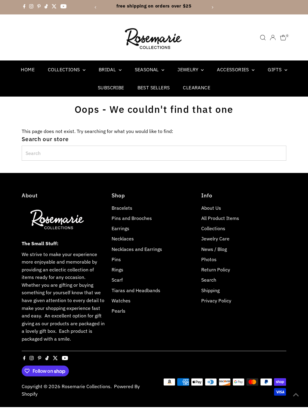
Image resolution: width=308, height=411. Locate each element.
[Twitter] (54, 7)
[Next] (212, 7)
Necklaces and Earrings (137, 249)
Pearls (118, 311)
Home (28, 69)
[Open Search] (263, 37)
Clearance (196, 88)
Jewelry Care (215, 239)
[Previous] (96, 7)
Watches (121, 301)
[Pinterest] (39, 7)
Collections (64, 69)
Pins (116, 259)
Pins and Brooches (132, 218)
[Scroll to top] (296, 394)
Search (208, 280)
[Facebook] (24, 7)
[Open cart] (283, 37)
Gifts (275, 69)
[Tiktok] (46, 7)
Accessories (233, 69)
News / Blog (214, 249)
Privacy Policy (216, 301)
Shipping (210, 290)
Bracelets (122, 208)
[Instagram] (31, 7)
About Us (211, 208)
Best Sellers (153, 88)
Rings (117, 270)
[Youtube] (63, 7)
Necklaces (123, 239)
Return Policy (215, 270)
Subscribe (111, 88)
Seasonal (147, 69)
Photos (209, 259)
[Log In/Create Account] (273, 37)
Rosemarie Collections (86, 386)
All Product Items (220, 218)
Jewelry (188, 69)
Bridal (108, 69)
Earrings (120, 228)
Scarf (117, 280)
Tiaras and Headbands (136, 290)
